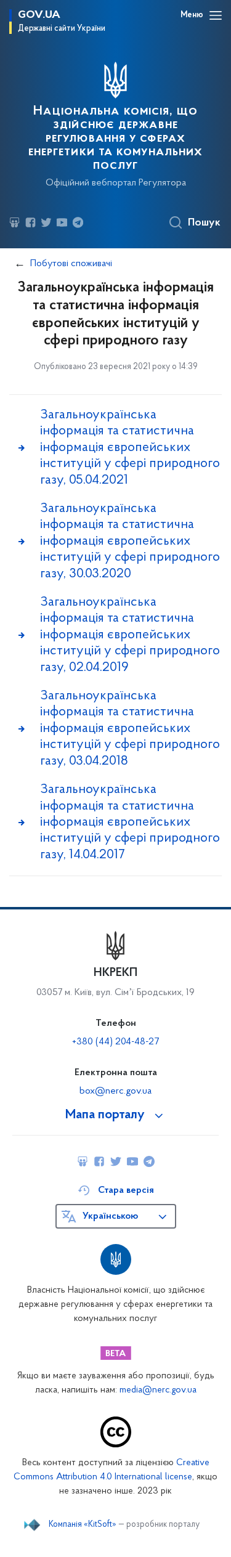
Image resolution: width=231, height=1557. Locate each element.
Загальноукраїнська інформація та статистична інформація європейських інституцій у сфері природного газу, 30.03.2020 (130, 541)
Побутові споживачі (71, 264)
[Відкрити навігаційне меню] (215, 15)
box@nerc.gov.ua (115, 1091)
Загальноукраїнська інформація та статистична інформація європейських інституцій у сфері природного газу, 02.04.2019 (130, 635)
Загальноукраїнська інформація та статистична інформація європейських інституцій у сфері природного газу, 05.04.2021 (130, 447)
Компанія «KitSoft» (82, 1525)
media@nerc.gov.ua (158, 1390)
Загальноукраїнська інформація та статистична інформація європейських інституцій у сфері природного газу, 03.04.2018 (130, 728)
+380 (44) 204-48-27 (115, 1042)
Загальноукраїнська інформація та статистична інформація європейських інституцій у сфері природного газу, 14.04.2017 (130, 822)
